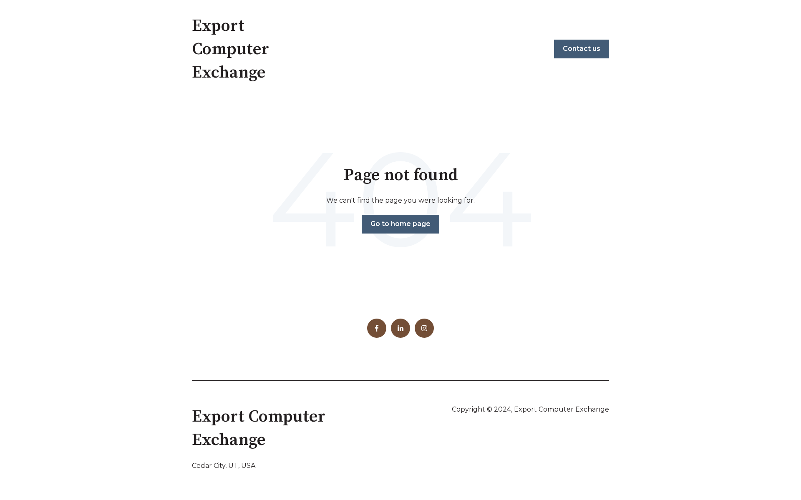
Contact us (581, 49)
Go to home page (400, 224)
